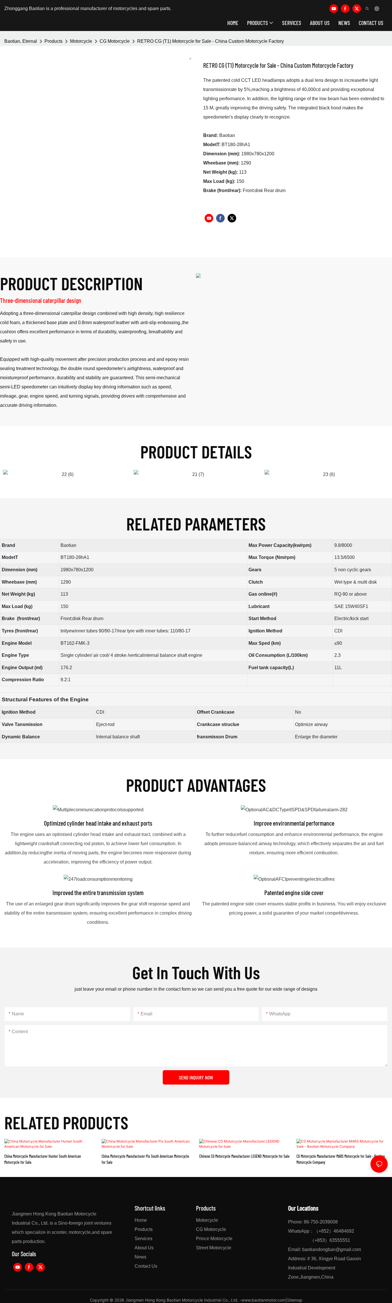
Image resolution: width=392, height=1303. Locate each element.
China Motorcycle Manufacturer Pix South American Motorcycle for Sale (145, 1159)
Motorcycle (81, 41)
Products (53, 41)
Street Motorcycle (213, 1247)
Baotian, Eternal (20, 41)
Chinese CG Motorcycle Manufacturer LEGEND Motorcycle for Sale (244, 1156)
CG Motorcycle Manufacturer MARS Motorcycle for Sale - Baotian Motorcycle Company (340, 1159)
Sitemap (294, 1300)
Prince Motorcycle (214, 1238)
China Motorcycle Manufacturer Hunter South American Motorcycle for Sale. (42, 1159)
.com (356, 1249)
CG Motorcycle (115, 41)
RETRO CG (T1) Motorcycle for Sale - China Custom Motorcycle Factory (210, 41)
